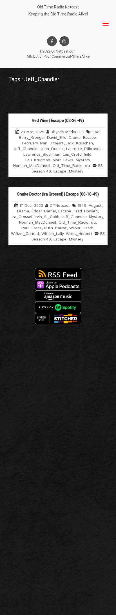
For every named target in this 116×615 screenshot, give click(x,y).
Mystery (83, 160)
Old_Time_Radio (67, 166)
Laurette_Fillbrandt (83, 149)
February (29, 143)
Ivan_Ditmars (52, 143)
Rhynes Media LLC (67, 132)
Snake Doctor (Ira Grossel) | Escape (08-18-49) (58, 194)
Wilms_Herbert (79, 234)
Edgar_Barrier (44, 211)
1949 (96, 132)
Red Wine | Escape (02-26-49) (58, 120)
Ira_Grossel (22, 217)
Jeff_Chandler (26, 149)
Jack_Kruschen (79, 143)
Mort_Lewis (63, 160)
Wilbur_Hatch (81, 228)
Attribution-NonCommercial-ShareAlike (58, 56)
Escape (89, 137)
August (95, 205)
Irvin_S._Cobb (47, 217)
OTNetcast (60, 205)
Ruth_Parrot (55, 228)
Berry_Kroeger (31, 137)
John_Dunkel (52, 149)
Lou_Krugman (37, 160)
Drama (75, 137)
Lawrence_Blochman (41, 154)
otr (87, 166)
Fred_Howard (86, 211)
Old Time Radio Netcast (58, 7)
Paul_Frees (31, 228)
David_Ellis (56, 137)
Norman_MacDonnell (31, 166)
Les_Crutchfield (77, 154)
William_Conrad (25, 234)
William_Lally (52, 234)
